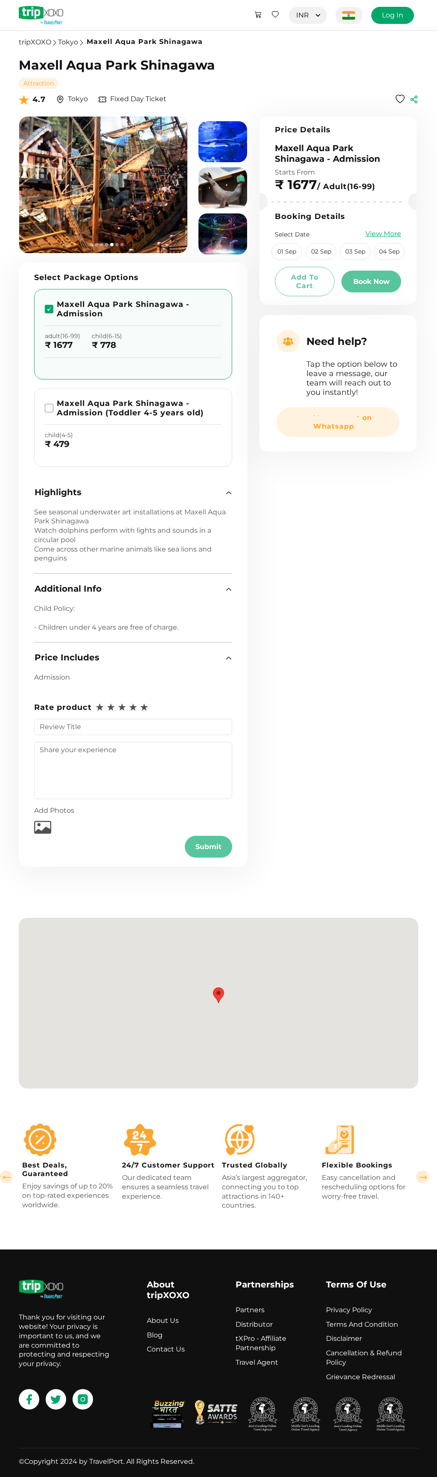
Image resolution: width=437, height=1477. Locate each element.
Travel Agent (257, 1362)
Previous (6, 1177)
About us (163, 1320)
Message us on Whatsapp (342, 422)
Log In (392, 15)
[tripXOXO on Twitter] (56, 1399)
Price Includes (67, 657)
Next (422, 1177)
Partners (250, 1310)
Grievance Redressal (360, 1377)
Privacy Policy (349, 1310)
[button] (133, 492)
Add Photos (54, 810)
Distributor (254, 1324)
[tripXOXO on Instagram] (83, 1399)
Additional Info (68, 589)
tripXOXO (35, 42)
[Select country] (349, 15)
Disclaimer (344, 1338)
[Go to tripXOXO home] (41, 15)
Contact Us (166, 1349)
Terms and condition (362, 1324)
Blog (155, 1335)
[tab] (133, 492)
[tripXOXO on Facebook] (29, 1399)
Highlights (58, 492)
